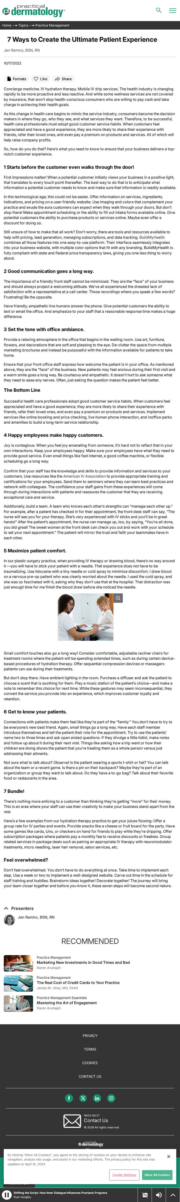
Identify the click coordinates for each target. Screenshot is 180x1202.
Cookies (90, 1063)
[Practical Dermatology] (33, 10)
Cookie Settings (124, 1175)
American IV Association (84, 476)
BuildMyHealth (152, 237)
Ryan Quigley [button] (22, 1197)
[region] (90, 1166)
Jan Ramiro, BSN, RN (36, 917)
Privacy (90, 1035)
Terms (90, 1049)
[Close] (169, 1156)
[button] (19, 908)
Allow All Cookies (157, 1175)
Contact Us (90, 1076)
